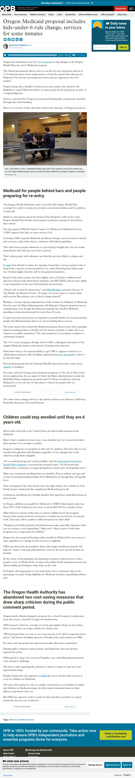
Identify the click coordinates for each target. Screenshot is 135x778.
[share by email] (5, 40)
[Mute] (74, 55)
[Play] (5, 55)
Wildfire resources (37, 14)
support (7, 367)
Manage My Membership (40, 750)
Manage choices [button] (95, 765)
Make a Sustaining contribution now (116, 735)
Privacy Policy (8, 775)
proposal (47, 62)
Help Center (8, 753)
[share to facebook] (9, 40)
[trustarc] (127, 775)
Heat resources (20, 14)
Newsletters (70, 14)
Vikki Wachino (53, 289)
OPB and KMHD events (88, 14)
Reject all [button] (127, 765)
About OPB (6, 14)
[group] (45, 55)
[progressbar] (32, 55)
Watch (51, 14)
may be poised (66, 354)
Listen (59, 14)
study (8, 265)
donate (121, 9)
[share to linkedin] (17, 40)
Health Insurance (26, 719)
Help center (122, 14)
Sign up (123, 47)
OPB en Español (107, 14)
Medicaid (13, 719)
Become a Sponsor (70, 392)
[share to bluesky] (13, 40)
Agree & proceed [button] (112, 765)
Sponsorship (34, 753)
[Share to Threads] (21, 40)
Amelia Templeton (19, 45)
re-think (43, 675)
